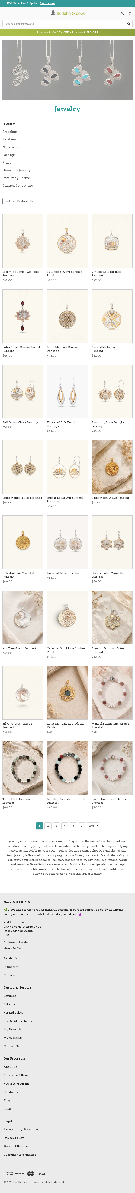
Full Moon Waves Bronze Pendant (64, 273)
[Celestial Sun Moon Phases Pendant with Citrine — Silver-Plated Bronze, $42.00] (67, 617)
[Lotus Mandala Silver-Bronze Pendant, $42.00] (67, 316)
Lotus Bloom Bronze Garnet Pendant (21, 349)
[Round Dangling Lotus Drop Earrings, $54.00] (67, 467)
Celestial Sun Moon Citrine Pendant (21, 574)
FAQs (7, 1108)
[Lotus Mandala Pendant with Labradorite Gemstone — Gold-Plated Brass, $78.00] (67, 693)
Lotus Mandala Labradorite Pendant (66, 725)
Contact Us (11, 1046)
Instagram (11, 966)
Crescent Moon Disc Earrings (67, 573)
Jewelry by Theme (16, 178)
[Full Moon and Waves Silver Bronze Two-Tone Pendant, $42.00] (67, 241)
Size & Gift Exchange (18, 1021)
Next (92, 825)
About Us (10, 1066)
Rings (6, 162)
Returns (9, 1004)
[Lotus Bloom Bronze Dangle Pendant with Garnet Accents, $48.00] (22, 316)
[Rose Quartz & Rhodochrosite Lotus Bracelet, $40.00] (112, 768)
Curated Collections (17, 185)
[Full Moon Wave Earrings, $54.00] (22, 392)
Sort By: (10, 201)
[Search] (129, 24)
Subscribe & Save (16, 1075)
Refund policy (14, 1012)
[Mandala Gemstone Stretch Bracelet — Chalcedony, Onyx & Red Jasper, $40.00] (67, 768)
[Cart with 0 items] (130, 13)
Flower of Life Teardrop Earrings (63, 424)
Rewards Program (16, 1083)
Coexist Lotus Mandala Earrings (107, 574)
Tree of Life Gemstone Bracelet (17, 800)
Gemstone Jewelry (16, 170)
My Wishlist (13, 1037)
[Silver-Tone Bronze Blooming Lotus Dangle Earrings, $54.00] (112, 392)
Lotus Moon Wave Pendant (110, 497)
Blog (7, 1100)
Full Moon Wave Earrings (20, 422)
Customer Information (20, 1154)
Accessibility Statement (21, 1129)
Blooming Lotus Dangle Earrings (108, 424)
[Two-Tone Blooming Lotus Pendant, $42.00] (22, 241)
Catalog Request (15, 1092)
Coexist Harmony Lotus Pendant (108, 650)
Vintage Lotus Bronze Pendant (106, 273)
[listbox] (32, 201)
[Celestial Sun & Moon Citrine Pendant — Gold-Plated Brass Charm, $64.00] (22, 542)
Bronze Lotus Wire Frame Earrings (65, 499)
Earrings (8, 155)
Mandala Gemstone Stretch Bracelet (111, 725)
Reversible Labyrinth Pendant (107, 349)
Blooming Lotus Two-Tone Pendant (20, 273)
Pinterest (10, 975)
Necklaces (10, 147)
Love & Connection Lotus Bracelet (109, 800)
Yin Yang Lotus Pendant (19, 648)
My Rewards (12, 1029)
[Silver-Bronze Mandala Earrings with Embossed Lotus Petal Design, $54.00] (22, 467)
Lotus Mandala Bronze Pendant (62, 349)
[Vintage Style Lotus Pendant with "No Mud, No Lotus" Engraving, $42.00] (112, 241)
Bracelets (9, 131)
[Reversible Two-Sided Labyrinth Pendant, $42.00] (112, 316)
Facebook (10, 958)
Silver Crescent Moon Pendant (17, 725)
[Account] (122, 13)
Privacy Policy (14, 1137)
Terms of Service (16, 1146)
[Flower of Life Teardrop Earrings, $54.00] (67, 392)
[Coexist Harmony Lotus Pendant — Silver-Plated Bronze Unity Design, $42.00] (112, 617)
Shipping (10, 995)
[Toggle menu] (5, 13)
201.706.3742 (12, 948)
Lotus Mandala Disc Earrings (22, 497)
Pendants (9, 139)
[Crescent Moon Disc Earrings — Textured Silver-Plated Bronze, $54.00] (67, 542)
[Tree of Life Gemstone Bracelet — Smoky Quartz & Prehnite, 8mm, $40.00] (22, 768)
